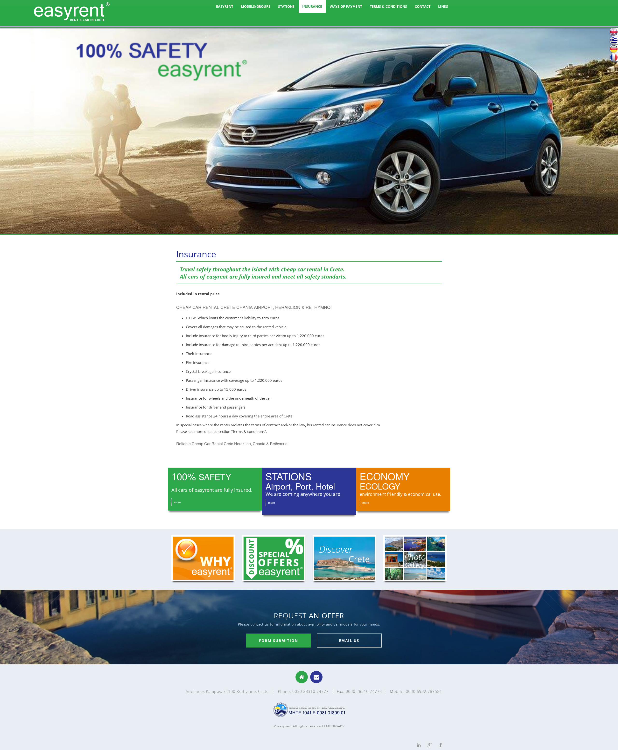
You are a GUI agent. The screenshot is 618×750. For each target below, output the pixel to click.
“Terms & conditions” (248, 431)
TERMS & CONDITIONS (388, 6)
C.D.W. (191, 317)
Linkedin (419, 745)
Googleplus (430, 745)
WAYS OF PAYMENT (346, 6)
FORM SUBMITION (278, 640)
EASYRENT (224, 6)
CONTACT (422, 6)
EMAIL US (349, 640)
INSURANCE (312, 6)
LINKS (443, 6)
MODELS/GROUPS (255, 6)
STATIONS (286, 6)
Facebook (440, 745)
